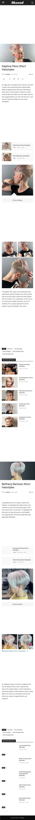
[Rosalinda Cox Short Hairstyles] (10, 421)
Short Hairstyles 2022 (18, 351)
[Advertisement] (17, 24)
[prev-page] (3, 430)
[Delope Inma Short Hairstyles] (10, 369)
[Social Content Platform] (17, 2)
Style (14, 147)
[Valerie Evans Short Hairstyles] (6, 146)
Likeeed (8, 74)
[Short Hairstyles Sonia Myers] (6, 157)
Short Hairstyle (18, 348)
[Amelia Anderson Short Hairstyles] (10, 382)
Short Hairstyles (7, 351)
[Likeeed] (3, 74)
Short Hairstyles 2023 (8, 354)
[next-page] (6, 430)
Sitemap (22, 818)
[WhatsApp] (22, 79)
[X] (14, 79)
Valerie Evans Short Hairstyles (21, 145)
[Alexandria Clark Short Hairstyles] (10, 395)
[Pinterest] (18, 79)
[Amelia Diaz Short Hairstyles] (10, 408)
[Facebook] (9, 79)
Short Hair (10, 348)
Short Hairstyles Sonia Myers (21, 156)
